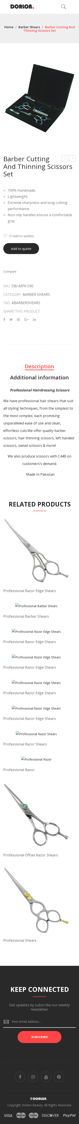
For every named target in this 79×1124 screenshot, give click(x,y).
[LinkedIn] (34, 319)
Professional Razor (19, 769)
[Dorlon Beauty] (23, 6)
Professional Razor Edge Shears (29, 590)
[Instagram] (33, 1077)
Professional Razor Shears (25, 744)
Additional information (39, 377)
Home (8, 27)
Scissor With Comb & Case (65, 159)
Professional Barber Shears (26, 616)
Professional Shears (19, 940)
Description (39, 366)
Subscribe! (39, 1037)
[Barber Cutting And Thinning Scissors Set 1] (39, 98)
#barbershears (26, 302)
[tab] (39, 366)
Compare (9, 271)
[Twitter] (11, 319)
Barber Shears (29, 27)
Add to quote (21, 248)
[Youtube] (46, 1077)
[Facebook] (4, 319)
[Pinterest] (18, 319)
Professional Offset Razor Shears (30, 855)
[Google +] (26, 319)
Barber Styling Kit (72, 159)
